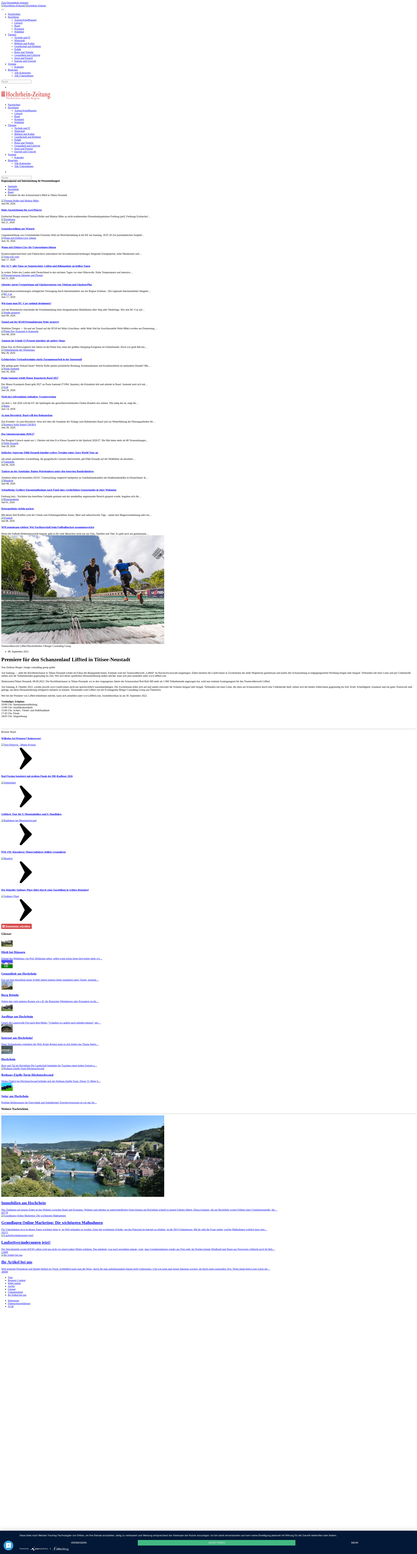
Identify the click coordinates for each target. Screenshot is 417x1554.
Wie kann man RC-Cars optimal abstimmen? (26, 303)
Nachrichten (14, 14)
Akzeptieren (216, 1542)
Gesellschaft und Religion (27, 46)
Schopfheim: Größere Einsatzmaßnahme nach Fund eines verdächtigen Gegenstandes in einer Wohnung (58, 490)
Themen (12, 34)
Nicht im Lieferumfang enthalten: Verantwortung (28, 396)
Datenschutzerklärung (19, 1303)
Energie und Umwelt (25, 61)
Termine (12, 64)
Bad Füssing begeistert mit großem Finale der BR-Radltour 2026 (37, 776)
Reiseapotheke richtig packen (17, 508)
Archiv (11, 1286)
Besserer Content (16, 1280)
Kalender (19, 67)
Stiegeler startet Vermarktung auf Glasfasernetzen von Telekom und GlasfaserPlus (46, 284)
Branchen (13, 69)
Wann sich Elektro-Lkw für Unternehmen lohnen (28, 247)
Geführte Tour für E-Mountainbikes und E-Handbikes (31, 814)
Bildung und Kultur (24, 43)
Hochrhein (13, 17)
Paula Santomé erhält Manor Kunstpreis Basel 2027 (29, 378)
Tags (10, 1277)
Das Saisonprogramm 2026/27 (17, 434)
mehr (354, 1542)
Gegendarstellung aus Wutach (18, 228)
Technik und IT (22, 37)
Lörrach (18, 23)
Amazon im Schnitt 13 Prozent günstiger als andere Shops (33, 340)
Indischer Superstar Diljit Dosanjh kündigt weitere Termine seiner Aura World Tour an (49, 452)
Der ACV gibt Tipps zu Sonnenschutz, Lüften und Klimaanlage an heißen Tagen (45, 266)
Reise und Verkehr (23, 52)
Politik (17, 49)
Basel (17, 25)
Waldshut (19, 31)
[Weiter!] (25, 769)
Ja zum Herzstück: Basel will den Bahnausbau (26, 415)
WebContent (14, 1283)
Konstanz (19, 28)
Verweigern (79, 1542)
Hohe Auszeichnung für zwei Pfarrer (21, 210)
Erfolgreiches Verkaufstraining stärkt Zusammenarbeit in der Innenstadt (41, 359)
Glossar (12, 1289)
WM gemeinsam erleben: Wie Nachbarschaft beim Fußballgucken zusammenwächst (47, 527)
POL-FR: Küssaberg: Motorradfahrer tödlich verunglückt (33, 852)
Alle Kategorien (22, 72)
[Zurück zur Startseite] (23, 5)
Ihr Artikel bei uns (17, 1295)
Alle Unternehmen (23, 75)
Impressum (13, 1300)
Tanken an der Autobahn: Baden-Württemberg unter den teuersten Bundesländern (47, 471)
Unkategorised (15, 1292)
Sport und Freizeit (23, 58)
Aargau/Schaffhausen (25, 20)
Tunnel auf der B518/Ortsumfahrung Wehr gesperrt (30, 322)
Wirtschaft (19, 40)
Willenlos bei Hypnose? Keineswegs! (21, 738)
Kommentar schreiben (18, 926)
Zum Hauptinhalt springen (14, 2)
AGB (11, 1306)
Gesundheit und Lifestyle (27, 55)
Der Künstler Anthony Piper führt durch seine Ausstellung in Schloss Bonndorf (45, 890)
